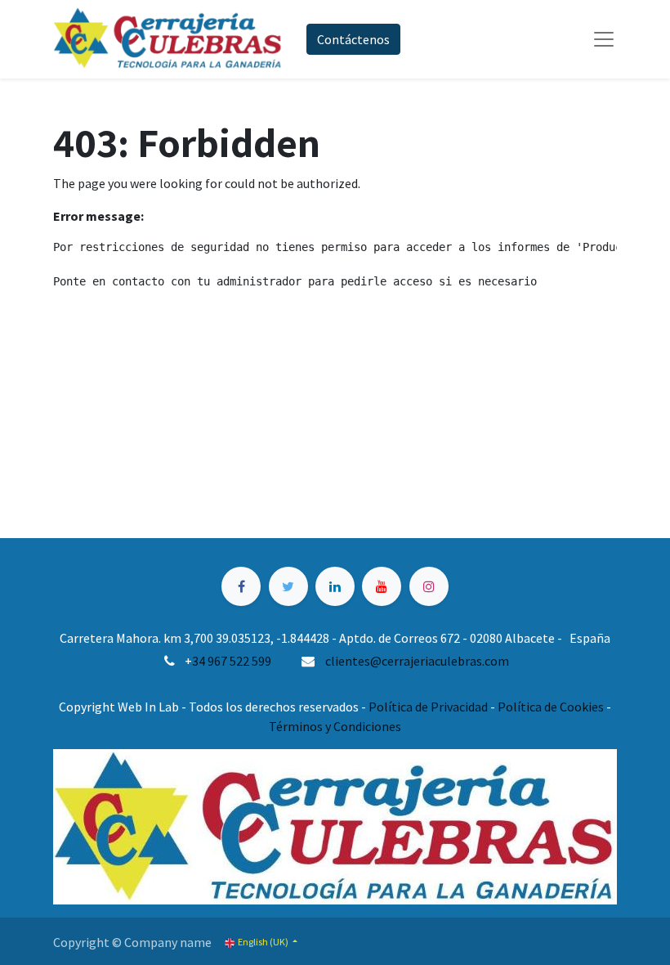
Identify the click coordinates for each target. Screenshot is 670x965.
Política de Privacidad (428, 706)
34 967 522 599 (231, 661)
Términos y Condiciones (335, 726)
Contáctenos (353, 39)
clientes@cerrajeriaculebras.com (417, 661)
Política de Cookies (551, 706)
